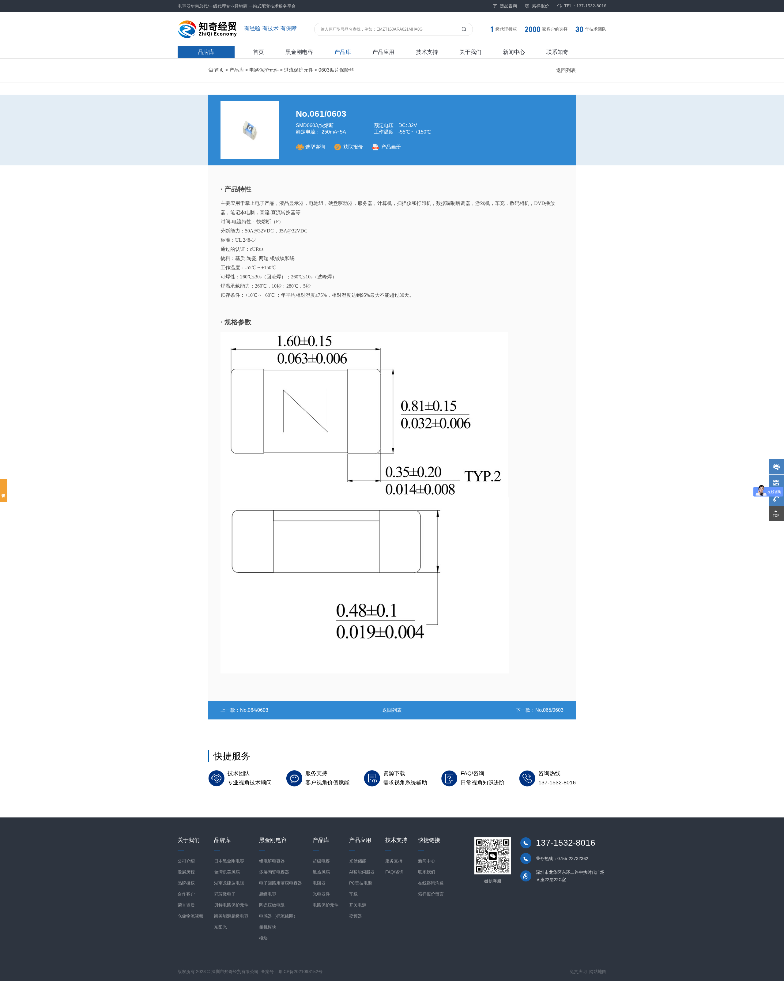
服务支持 (393, 860)
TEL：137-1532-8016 (585, 5)
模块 (263, 938)
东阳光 (220, 927)
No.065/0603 (549, 710)
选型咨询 (315, 146)
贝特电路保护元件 (231, 905)
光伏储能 (357, 860)
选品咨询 (508, 5)
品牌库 (206, 52)
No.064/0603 (254, 710)
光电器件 (321, 894)
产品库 (342, 52)
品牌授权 (186, 883)
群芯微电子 (225, 894)
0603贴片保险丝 (336, 70)
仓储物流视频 (190, 916)
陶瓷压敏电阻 (272, 905)
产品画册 (391, 146)
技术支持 (427, 52)
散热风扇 (321, 872)
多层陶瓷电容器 (274, 872)
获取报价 (353, 146)
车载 (353, 894)
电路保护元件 (264, 70)
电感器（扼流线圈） (278, 916)
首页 (258, 52)
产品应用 (383, 52)
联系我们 (426, 872)
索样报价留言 (431, 894)
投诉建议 (3, 490)
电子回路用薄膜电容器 (280, 883)
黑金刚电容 (299, 52)
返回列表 (566, 70)
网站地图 (597, 971)
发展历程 (186, 872)
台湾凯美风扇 (227, 872)
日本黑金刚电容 (229, 860)
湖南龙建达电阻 (229, 883)
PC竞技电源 (360, 883)
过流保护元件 (298, 70)
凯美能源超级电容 (231, 916)
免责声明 (578, 971)
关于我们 (470, 52)
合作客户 (186, 894)
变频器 (355, 916)
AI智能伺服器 (362, 872)
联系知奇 (557, 52)
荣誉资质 (186, 905)
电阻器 (319, 883)
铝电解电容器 (272, 860)
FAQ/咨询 (394, 872)
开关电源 (357, 905)
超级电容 (267, 894)
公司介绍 (186, 860)
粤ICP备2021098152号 (300, 971)
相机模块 (267, 927)
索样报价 (540, 5)
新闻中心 (514, 52)
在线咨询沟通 (431, 883)
